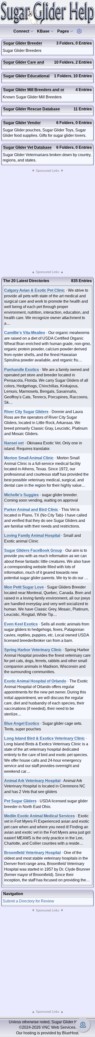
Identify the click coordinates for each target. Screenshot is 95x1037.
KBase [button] (43, 31)
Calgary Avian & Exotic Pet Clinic (34, 290)
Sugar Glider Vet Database (27, 147)
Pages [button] (63, 31)
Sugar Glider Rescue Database (31, 109)
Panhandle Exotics (21, 370)
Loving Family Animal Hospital (32, 535)
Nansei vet (14, 443)
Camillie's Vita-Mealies (24, 333)
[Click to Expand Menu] (79, 31)
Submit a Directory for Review (28, 901)
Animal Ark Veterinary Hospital (32, 781)
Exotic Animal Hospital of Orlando (35, 681)
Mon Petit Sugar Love (24, 587)
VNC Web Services (58, 1027)
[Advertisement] (47, 221)
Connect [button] (21, 31)
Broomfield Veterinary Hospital (32, 853)
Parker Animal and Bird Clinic (31, 509)
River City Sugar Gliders (26, 412)
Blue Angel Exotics (21, 723)
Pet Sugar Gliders (20, 801)
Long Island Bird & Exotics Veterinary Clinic (44, 738)
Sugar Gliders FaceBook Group (33, 550)
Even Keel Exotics (21, 624)
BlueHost (70, 1033)
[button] (79, 31)
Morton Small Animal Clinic (29, 458)
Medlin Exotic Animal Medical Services (39, 816)
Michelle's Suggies (21, 495)
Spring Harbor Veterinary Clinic (33, 650)
